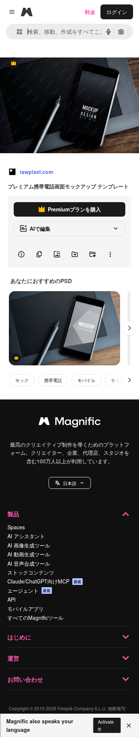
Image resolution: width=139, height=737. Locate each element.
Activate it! (106, 725)
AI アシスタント (26, 536)
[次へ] (129, 328)
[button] (70, 483)
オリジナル (51, 64)
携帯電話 (53, 380)
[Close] (129, 725)
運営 (13, 658)
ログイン (116, 12)
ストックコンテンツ (30, 572)
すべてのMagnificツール (35, 617)
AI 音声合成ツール (28, 563)
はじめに (19, 637)
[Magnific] (70, 422)
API (11, 599)
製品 (13, 514)
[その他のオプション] (110, 254)
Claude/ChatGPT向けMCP (44, 581)
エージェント (28, 590)
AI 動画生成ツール (28, 554)
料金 (90, 12)
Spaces (16, 527)
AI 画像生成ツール (28, 545)
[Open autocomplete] (16, 31)
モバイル (86, 380)
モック (22, 380)
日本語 (69, 483)
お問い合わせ (25, 679)
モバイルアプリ (25, 608)
